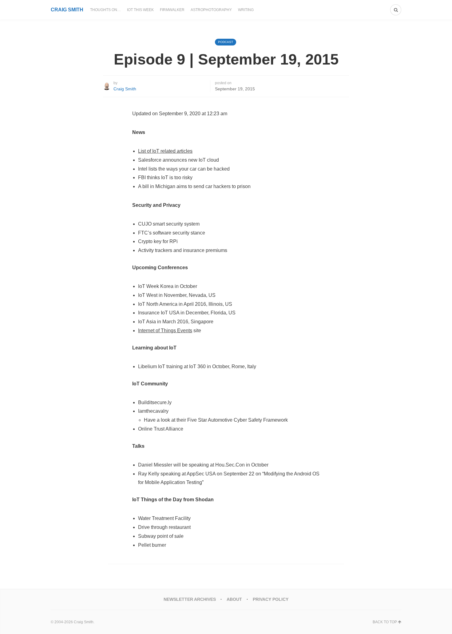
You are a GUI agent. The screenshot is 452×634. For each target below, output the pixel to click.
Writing (246, 10)
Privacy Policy (270, 599)
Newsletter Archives (190, 599)
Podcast (225, 42)
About (234, 599)
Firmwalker (172, 10)
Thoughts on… (105, 10)
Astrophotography (211, 10)
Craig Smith (124, 88)
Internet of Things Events (165, 330)
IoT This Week (140, 10)
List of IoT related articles (165, 151)
